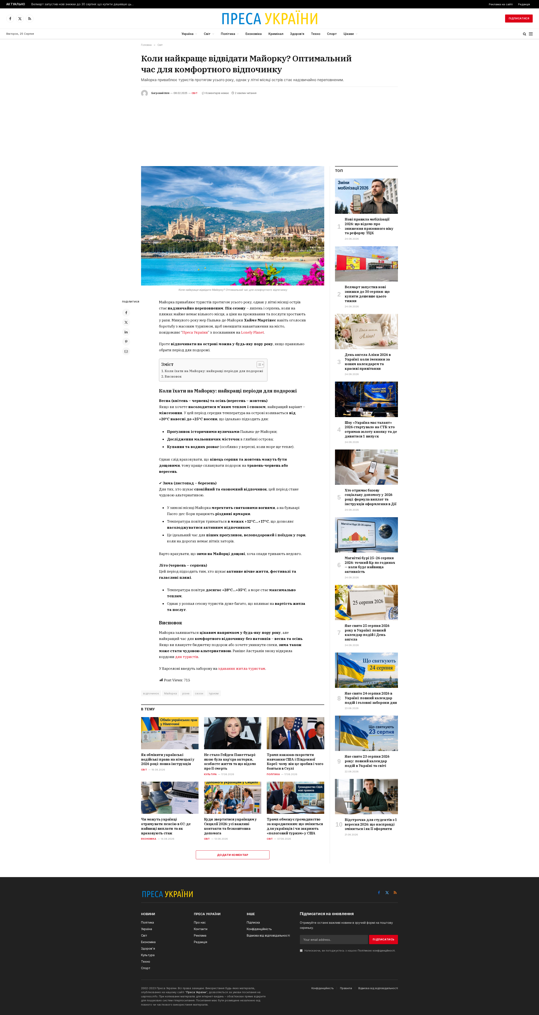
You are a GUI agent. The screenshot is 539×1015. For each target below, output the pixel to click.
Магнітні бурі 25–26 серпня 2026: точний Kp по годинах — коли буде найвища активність (370, 565)
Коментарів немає (217, 93)
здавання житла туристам (241, 668)
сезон (199, 693)
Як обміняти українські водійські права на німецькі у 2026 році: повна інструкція (167, 759)
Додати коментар (232, 854)
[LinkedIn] (126, 332)
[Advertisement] (269, 128)
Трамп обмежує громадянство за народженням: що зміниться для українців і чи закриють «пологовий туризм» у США (295, 826)
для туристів (186, 656)
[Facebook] (126, 313)
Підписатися (519, 18)
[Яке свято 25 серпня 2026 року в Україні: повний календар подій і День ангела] (366, 602)
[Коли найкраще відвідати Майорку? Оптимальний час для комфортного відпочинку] (232, 226)
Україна (187, 34)
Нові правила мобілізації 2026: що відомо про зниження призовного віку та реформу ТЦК (369, 226)
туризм (214, 693)
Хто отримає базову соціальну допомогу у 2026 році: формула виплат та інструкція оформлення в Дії (370, 497)
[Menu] (531, 34)
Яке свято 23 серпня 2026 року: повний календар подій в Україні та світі (367, 761)
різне (186, 693)
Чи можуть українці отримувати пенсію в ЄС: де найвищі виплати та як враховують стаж (166, 826)
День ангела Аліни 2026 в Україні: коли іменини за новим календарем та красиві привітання (368, 361)
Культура (210, 774)
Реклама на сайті (501, 4)
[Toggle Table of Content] (258, 364)
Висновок (173, 376)
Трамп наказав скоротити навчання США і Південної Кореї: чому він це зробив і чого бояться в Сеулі (295, 762)
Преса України (195, 332)
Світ (207, 34)
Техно (315, 34)
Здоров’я (297, 34)
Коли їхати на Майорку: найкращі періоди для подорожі (214, 371)
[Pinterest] (126, 342)
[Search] (524, 34)
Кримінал (275, 34)
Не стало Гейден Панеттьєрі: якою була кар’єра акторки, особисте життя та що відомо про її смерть (230, 762)
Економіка (253, 34)
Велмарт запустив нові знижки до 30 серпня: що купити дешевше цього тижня (84, 4)
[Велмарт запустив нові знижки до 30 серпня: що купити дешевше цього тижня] (366, 264)
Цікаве (349, 34)
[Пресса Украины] (269, 18)
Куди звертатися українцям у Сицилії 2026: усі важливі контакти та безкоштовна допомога (230, 826)
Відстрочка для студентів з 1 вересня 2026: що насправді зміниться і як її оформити (371, 824)
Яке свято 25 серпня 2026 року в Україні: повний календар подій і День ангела (367, 632)
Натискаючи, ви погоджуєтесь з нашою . (349, 950)
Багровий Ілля (160, 93)
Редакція (524, 4)
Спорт (332, 34)
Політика (228, 34)
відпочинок (151, 693)
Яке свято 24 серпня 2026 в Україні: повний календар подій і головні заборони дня (371, 698)
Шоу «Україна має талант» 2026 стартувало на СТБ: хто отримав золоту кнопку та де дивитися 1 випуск (371, 429)
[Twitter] (126, 322)
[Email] (126, 351)
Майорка (170, 693)
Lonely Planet (252, 332)
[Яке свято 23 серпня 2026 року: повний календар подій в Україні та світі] (366, 733)
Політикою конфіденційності (376, 950)
